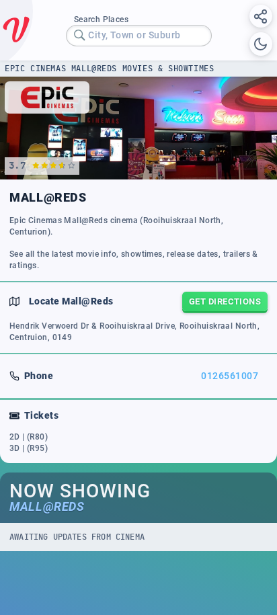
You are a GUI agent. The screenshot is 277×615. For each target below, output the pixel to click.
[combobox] (139, 35)
